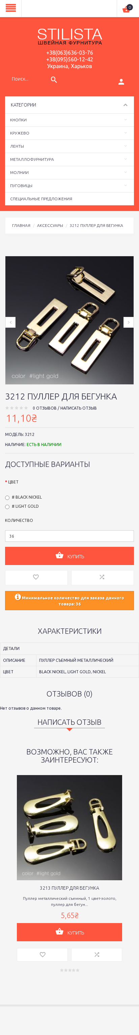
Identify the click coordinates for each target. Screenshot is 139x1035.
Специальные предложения (41, 199)
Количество (19, 520)
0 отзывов (45, 408)
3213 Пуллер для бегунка (69, 888)
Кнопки (18, 120)
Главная (21, 225)
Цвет (13, 482)
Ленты (17, 146)
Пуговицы (21, 185)
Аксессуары (50, 225)
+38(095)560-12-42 (69, 59)
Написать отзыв (78, 408)
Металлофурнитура (32, 159)
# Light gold (25, 506)
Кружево (19, 133)
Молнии (19, 172)
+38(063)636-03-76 (69, 53)
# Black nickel (27, 497)
